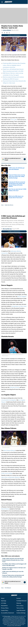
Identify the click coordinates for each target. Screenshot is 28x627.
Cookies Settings (20, 613)
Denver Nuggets (22, 296)
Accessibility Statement (7, 613)
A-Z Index (3, 603)
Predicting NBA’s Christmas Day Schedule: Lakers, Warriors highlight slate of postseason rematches (14, 65)
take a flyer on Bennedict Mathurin (10, 477)
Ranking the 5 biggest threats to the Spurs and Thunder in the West (14, 568)
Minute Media (7, 616)
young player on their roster (19, 306)
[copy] (9, 33)
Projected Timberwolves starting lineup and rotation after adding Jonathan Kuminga (13, 576)
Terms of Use (20, 608)
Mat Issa (5, 228)
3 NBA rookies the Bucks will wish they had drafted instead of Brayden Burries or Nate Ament (13, 560)
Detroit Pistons (5, 509)
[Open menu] (2, 2)
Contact (18, 598)
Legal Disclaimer (20, 610)
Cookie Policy (4, 610)
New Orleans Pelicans (9, 450)
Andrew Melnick (7, 30)
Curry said (13, 119)
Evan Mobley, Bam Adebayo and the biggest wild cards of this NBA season (14, 564)
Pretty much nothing (6, 473)
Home (2, 587)
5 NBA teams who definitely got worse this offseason (12, 572)
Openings (3, 600)
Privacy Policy (5, 608)
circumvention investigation (8, 400)
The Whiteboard (8, 587)
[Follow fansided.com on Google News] (25, 159)
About (2, 598)
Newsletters (4, 605)
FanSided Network (21, 600)
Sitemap (18, 603)
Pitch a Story (19, 605)
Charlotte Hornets (14, 387)
